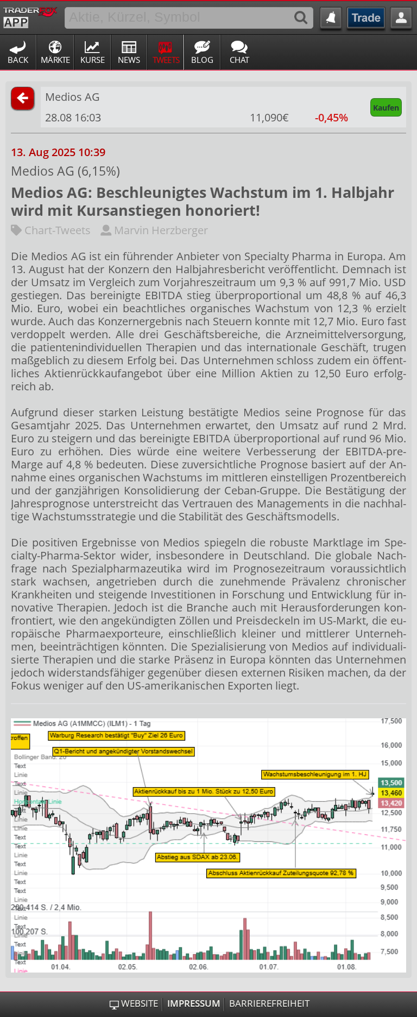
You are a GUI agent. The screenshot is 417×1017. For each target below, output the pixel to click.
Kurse (92, 59)
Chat (239, 59)
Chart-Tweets (56, 230)
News (129, 59)
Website (139, 1003)
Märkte (55, 59)
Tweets (166, 59)
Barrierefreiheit (269, 1003)
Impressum (193, 1003)
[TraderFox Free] (30, 16)
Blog (202, 59)
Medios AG (72, 96)
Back (18, 59)
